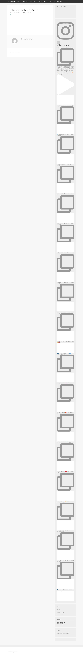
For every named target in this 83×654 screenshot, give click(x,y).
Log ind (58, 609)
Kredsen (45, 1)
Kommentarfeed (60, 612)
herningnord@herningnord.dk (63, 633)
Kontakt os (59, 1)
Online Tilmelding (33, 1)
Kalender (25, 1)
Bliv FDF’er (52, 1)
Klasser (18, 1)
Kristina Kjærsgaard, (19, 12)
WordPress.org (60, 613)
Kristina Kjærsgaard (27, 39)
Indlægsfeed (59, 610)
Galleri (39, 1)
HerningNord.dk (12, 1)
